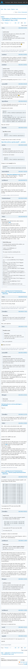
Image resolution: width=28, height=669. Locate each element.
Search (8, 9)
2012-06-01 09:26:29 (23, 511)
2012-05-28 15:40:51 (23, 198)
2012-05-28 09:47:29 (23, 180)
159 (25, 23)
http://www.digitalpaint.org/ (13, 174)
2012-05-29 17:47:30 (23, 326)
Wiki (12, 2)
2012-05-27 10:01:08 (23, 171)
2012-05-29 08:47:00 (23, 216)
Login (17, 9)
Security (20, 2)
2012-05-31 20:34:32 (23, 395)
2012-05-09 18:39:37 (23, 28)
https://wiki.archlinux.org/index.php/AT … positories (13, 142)
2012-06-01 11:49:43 (23, 540)
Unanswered (24, 12)
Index (2, 9)
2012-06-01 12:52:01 (23, 579)
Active (19, 12)
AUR (24, 2)
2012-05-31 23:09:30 (23, 423)
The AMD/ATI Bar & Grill (9, 20)
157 (18, 23)
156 (15, 23)
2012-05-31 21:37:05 (23, 414)
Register (13, 9)
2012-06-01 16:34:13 (23, 636)
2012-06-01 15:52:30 (23, 627)
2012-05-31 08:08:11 (23, 352)
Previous (6, 23)
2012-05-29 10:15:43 (23, 296)
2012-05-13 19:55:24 (23, 64)
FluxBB (25, 664)
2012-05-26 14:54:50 (23, 145)
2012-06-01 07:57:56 (23, 476)
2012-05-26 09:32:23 (23, 101)
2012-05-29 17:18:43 (23, 311)
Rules (5, 9)
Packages (7, 2)
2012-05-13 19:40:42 (23, 54)
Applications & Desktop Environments (14, 18)
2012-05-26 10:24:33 (23, 127)
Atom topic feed (23, 662)
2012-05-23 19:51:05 (23, 84)
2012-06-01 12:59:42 (23, 610)
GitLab (15, 2)
